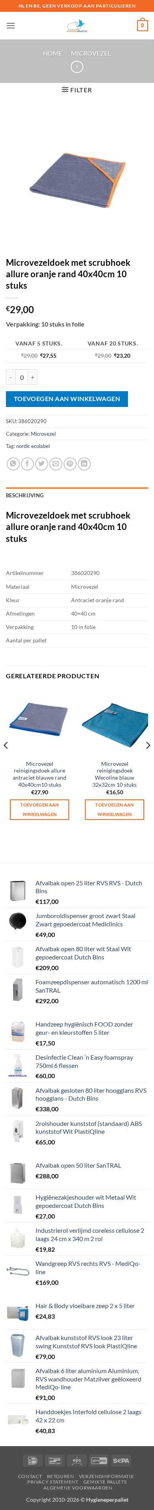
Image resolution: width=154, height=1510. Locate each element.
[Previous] (6, 761)
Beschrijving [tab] (24, 495)
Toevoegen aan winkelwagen (67, 398)
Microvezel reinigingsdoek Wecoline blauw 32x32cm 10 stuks (114, 774)
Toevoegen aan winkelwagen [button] (39, 809)
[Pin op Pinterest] (70, 463)
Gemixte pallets (105, 1482)
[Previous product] (77, 67)
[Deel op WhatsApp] (13, 463)
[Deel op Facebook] (27, 463)
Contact (30, 1476)
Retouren (60, 1476)
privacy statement (52, 1482)
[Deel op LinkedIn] (84, 463)
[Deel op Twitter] (41, 463)
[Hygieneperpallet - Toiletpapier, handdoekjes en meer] (77, 25)
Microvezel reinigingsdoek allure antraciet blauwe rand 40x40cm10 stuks (39, 774)
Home (52, 53)
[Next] (147, 761)
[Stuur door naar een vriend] (55, 463)
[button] (10, 25)
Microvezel (91, 53)
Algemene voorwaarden (77, 1488)
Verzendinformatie (106, 1476)
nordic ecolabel (33, 446)
